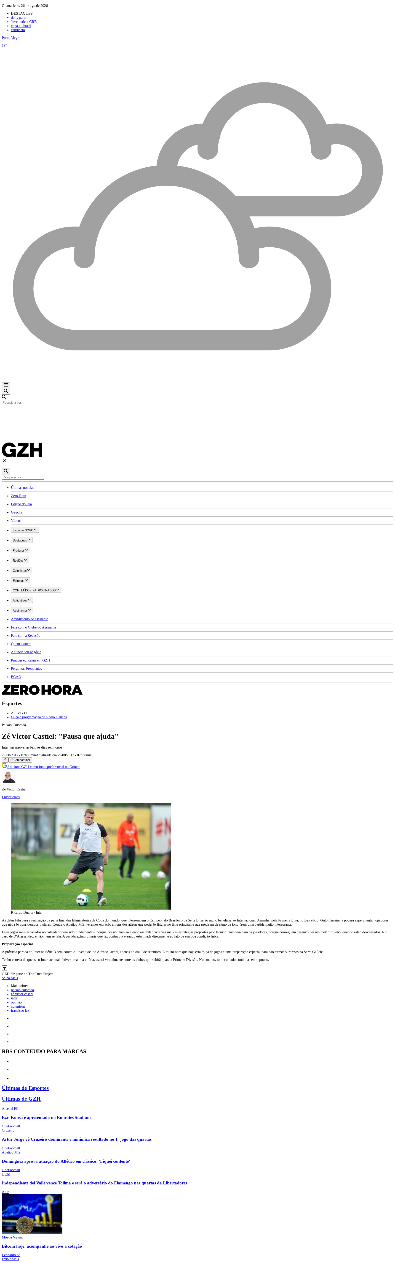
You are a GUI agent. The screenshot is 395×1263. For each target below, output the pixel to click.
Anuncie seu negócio (26, 652)
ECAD (16, 677)
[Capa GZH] (197, 413)
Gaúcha (16, 512)
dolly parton (19, 17)
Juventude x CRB (24, 22)
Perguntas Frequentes (26, 668)
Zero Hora (18, 496)
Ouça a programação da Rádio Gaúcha (39, 717)
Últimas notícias (22, 487)
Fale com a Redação (25, 635)
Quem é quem (21, 644)
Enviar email (11, 797)
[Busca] (6, 391)
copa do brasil (21, 26)
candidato (18, 30)
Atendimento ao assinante (29, 619)
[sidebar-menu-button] (6, 385)
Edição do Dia (21, 504)
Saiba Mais (10, 978)
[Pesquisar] (6, 471)
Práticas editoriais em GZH (30, 660)
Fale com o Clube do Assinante (33, 627)
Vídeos (16, 520)
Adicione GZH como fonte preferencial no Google (43, 767)
